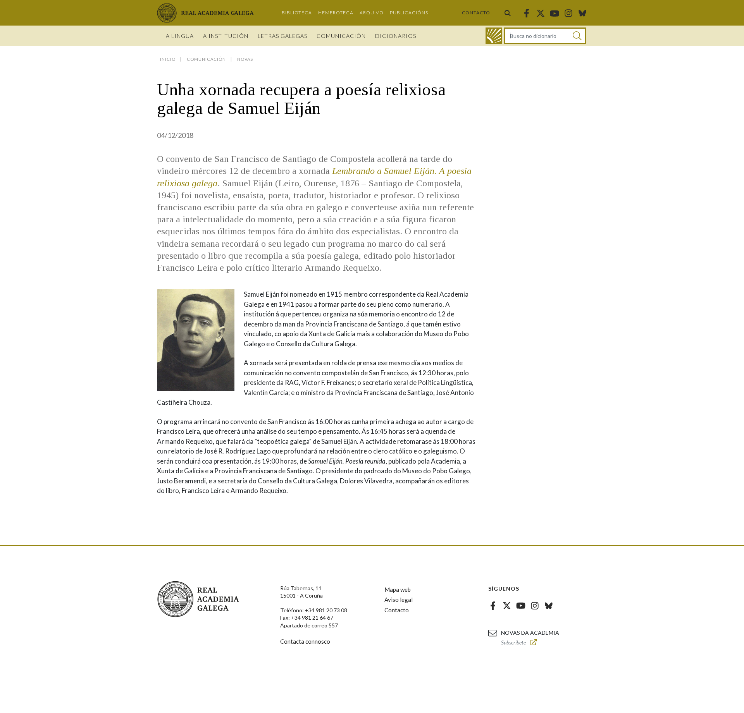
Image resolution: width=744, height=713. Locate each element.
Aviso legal (398, 599)
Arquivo (372, 12)
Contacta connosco (305, 641)
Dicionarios (395, 36)
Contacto (476, 12)
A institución (225, 36)
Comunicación (341, 36)
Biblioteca (297, 12)
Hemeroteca (335, 12)
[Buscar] (507, 12)
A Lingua (180, 36)
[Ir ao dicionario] (494, 35)
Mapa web (397, 589)
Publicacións (409, 12)
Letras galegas (282, 36)
